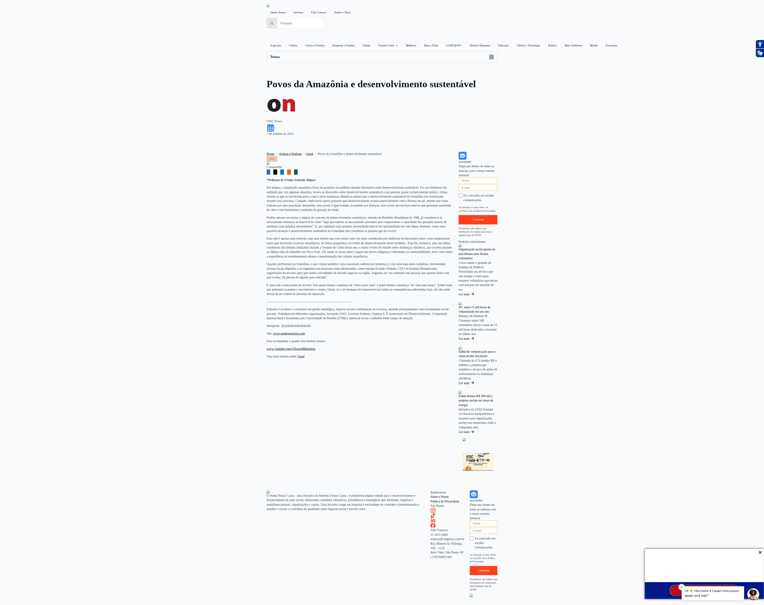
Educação (503, 45)
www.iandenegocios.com (289, 333)
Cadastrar (478, 219)
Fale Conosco (318, 12)
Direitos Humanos (480, 45)
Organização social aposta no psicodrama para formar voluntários (477, 254)
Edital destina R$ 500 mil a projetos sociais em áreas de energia (476, 400)
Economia (611, 45)
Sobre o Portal (439, 496)
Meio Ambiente (573, 45)
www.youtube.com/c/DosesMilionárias (291, 348)
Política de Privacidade (445, 501)
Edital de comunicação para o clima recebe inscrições (477, 354)
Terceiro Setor (386, 45)
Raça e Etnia (431, 45)
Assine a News (342, 12)
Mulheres (411, 45)
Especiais (276, 45)
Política (552, 45)
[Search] (272, 23)
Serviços (298, 12)
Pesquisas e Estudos (343, 45)
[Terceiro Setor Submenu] (398, 45)
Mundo (594, 45)
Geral (300, 356)
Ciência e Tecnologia (528, 45)
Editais (366, 45)
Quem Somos (278, 12)
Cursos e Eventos (315, 45)
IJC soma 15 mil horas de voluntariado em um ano (474, 309)
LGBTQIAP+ (454, 45)
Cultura (293, 45)
